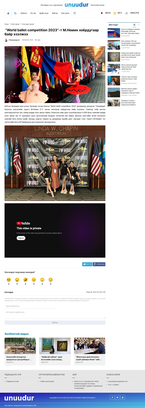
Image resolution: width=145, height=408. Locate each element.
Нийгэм (55, 13)
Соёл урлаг (65, 13)
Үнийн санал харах (47, 381)
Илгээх (55, 322)
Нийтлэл (24, 13)
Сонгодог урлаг (28, 24)
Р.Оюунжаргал (14, 40)
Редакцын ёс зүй (12, 381)
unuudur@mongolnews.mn (117, 381)
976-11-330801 (113, 385)
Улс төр (33, 13)
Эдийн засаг (44, 13)
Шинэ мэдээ (113, 25)
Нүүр (6, 24)
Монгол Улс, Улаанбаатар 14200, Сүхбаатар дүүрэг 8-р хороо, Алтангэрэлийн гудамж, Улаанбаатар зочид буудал (88, 384)
